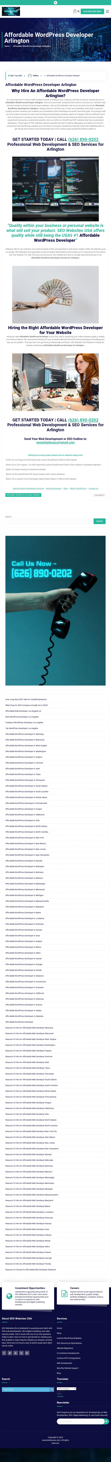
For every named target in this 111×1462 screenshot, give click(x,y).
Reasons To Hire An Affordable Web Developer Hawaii (28, 1252)
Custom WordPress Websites (69, 1338)
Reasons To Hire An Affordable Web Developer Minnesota (29, 1183)
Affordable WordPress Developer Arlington (31, 46)
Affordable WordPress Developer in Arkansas (24, 999)
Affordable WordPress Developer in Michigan (24, 895)
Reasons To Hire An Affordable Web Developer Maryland (29, 1200)
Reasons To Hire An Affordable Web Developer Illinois (27, 1241)
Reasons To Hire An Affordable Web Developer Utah (27, 1062)
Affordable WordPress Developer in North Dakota (26, 826)
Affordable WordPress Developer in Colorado (24, 987)
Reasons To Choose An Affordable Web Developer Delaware (30, 1270)
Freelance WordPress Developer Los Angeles (24, 722)
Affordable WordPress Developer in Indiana (23, 941)
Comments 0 (99, 495)
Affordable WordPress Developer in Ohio (22, 820)
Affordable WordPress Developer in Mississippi (25, 884)
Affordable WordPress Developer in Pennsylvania (26, 803)
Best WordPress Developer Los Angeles (22, 717)
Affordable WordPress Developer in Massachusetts (27, 901)
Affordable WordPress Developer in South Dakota (26, 786)
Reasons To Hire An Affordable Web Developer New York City (31, 1131)
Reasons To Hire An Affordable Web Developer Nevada (28, 1154)
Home (7, 46)
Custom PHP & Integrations (68, 1358)
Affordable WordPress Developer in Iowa (22, 936)
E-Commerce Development (68, 1353)
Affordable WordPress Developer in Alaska (23, 1010)
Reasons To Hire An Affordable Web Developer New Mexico (30, 1137)
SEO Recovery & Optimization (69, 1343)
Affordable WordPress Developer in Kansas (23, 930)
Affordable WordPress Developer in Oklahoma (25, 815)
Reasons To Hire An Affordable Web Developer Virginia (28, 1051)
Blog (59, 1373)
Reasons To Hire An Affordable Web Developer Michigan (29, 1189)
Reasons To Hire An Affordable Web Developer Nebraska (29, 1160)
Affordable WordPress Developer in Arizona (23, 1005)
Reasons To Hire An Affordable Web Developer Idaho (27, 1246)
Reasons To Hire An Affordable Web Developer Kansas (28, 1223)
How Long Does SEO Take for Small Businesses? (26, 699)
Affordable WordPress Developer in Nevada (23, 861)
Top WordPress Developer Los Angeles (21, 728)
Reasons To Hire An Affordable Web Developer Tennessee (29, 1074)
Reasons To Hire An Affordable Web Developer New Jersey (30, 1143)
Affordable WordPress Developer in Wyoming (24, 734)
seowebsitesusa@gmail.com (55, 442)
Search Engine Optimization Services (28, 488)
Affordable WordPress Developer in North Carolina (26, 832)
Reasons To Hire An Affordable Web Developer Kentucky (29, 1218)
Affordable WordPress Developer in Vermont (24, 763)
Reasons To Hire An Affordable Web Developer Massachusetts (31, 1195)
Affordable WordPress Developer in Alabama (24, 1016)
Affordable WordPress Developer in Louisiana (24, 918)
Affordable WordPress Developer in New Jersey (25, 849)
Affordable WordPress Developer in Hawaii (23, 958)
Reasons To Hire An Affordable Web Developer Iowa (27, 1229)
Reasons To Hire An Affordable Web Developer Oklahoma (29, 1108)
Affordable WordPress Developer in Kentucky (24, 924)
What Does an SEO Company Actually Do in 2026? (26, 705)
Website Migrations (65, 1348)
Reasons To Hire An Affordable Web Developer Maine (27, 1206)
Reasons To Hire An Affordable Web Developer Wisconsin (29, 1033)
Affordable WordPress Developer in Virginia (23, 757)
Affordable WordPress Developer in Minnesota (25, 889)
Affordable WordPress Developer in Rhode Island (26, 797)
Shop (65, 488)
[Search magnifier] (52, 1389)
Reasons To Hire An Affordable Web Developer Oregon (28, 1103)
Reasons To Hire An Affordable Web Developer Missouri (28, 1172)
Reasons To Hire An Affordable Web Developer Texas (27, 1068)
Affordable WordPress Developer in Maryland (24, 907)
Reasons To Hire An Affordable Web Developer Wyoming (29, 1028)
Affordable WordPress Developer (19, 1022)
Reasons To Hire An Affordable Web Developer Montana (29, 1166)
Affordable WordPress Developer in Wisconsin (24, 740)
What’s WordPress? (78, 488)
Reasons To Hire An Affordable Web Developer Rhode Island (30, 1091)
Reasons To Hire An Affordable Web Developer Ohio (27, 1114)
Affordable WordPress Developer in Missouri (24, 878)
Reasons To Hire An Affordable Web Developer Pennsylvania (30, 1097)
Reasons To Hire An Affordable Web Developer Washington (30, 1045)
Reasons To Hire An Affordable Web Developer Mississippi (29, 1177)
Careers (74, 1288)
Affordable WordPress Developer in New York (24, 838)
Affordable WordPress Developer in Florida (23, 970)
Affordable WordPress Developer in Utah (22, 769)
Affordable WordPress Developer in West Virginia (26, 745)
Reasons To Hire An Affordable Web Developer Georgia (28, 1258)
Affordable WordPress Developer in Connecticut (25, 982)
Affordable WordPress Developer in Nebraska (24, 866)
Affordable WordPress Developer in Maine (23, 912)
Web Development (53, 488)
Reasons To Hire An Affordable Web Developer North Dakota (31, 1120)
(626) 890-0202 (83, 139)
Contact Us (93, 488)
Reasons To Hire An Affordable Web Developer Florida (28, 1264)
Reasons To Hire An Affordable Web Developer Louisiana (29, 1212)
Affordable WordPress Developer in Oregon (23, 809)
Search (8, 517)
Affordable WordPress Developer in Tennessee (25, 780)
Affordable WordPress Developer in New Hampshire (27, 855)
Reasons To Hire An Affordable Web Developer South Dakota (31, 1079)
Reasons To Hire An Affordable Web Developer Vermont (28, 1056)
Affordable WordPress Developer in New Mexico (25, 843)
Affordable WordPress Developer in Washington (25, 751)
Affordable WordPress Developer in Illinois (23, 947)
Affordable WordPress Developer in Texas (23, 774)
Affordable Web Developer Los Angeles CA (23, 711)
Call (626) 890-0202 (92, 11)
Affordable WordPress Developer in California (24, 993)
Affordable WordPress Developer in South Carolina (26, 791)
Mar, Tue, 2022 (16, 76)
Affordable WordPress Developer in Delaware (24, 976)
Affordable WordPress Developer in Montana (24, 872)
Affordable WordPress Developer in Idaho (23, 953)
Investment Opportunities (30, 1288)
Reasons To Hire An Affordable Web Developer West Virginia (30, 1039)
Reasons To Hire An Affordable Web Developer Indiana (28, 1235)
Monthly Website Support (67, 1368)
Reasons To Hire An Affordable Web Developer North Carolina (31, 1125)
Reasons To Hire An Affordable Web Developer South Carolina (31, 1085)
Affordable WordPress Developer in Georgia (24, 964)
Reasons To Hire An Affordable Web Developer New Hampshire (32, 1149)
